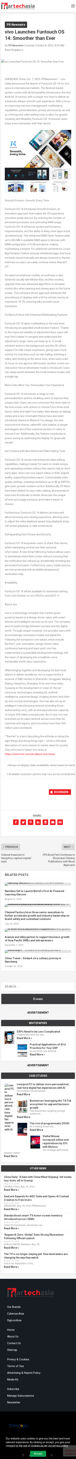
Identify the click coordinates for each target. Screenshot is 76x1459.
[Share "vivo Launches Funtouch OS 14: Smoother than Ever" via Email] (52, 822)
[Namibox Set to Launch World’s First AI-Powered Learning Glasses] (38, 884)
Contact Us (14, 1343)
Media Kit (12, 1379)
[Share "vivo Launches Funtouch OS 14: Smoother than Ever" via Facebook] (16, 822)
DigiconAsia (14, 1320)
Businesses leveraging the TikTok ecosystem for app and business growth (50, 1104)
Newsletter (13, 1402)
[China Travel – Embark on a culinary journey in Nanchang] (38, 951)
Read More (23, 1094)
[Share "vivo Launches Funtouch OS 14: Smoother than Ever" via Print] (60, 822)
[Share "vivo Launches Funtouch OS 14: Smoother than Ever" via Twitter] (23, 822)
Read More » (24, 1038)
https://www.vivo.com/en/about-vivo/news (30, 754)
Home (11, 1329)
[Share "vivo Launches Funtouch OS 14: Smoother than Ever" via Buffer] (45, 822)
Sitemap (12, 1350)
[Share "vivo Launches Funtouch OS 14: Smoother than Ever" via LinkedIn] (38, 822)
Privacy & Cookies (18, 1359)
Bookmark (61, 792)
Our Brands (14, 1307)
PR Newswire (16, 24)
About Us (12, 1336)
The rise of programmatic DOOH (49, 1123)
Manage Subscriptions (20, 1395)
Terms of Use (15, 1366)
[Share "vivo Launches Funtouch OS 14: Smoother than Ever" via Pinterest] (30, 822)
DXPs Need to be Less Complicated (38, 1031)
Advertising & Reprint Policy (23, 1372)
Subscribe (13, 1389)
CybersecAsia (15, 1313)
